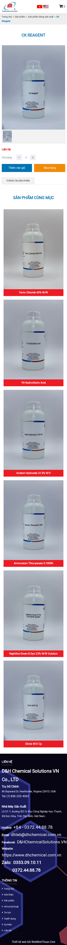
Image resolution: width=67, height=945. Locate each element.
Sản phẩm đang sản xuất (40, 16)
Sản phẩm (20, 16)
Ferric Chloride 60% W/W (33, 292)
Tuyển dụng (10, 918)
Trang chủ (7, 16)
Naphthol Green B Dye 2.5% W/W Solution (33, 653)
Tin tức (7, 912)
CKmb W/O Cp (33, 743)
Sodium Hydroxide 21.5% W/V (33, 473)
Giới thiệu (8, 894)
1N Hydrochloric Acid (33, 382)
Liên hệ (7, 930)
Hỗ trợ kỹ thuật (11, 906)
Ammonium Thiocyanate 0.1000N (33, 563)
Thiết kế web (19, 942)
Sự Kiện (8, 924)
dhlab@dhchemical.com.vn (36, 834)
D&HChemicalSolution (37, 842)
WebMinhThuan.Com (43, 942)
